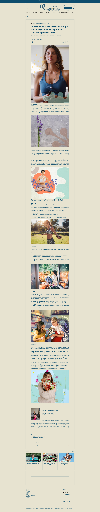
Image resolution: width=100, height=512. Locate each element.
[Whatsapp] (67, 492)
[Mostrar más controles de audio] (67, 42)
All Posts (27, 16)
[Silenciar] (65, 42)
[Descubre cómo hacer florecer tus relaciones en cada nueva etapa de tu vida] (66, 457)
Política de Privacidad (66, 501)
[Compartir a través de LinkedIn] (36, 442)
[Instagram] (39, 0)
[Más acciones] (68, 23)
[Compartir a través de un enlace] (38, 442)
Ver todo (73, 451)
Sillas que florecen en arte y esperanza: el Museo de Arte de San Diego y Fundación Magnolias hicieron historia (50, 464)
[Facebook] (38, 0)
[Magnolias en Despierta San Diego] (33, 457)
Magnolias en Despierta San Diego (33, 464)
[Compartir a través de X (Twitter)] (33, 442)
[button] (73, 8)
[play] (32, 42)
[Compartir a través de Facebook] (31, 442)
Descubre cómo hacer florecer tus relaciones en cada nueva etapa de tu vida (67, 464)
